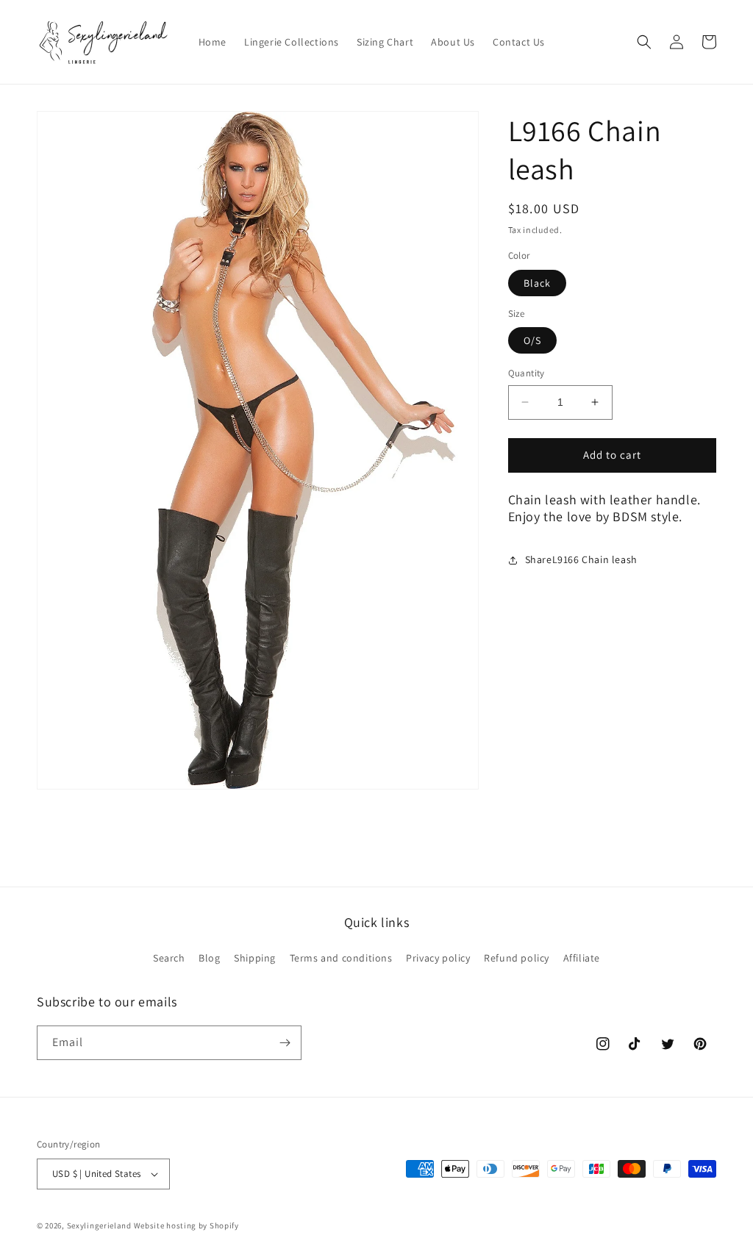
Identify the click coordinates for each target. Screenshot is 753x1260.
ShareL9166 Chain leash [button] (581, 559)
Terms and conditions (341, 957)
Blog (209, 957)
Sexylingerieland (99, 1225)
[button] (644, 42)
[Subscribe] (284, 1042)
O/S (532, 340)
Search (169, 957)
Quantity (526, 373)
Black (537, 283)
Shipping (255, 957)
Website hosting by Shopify (186, 1225)
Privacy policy (438, 957)
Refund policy (516, 957)
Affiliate (581, 957)
